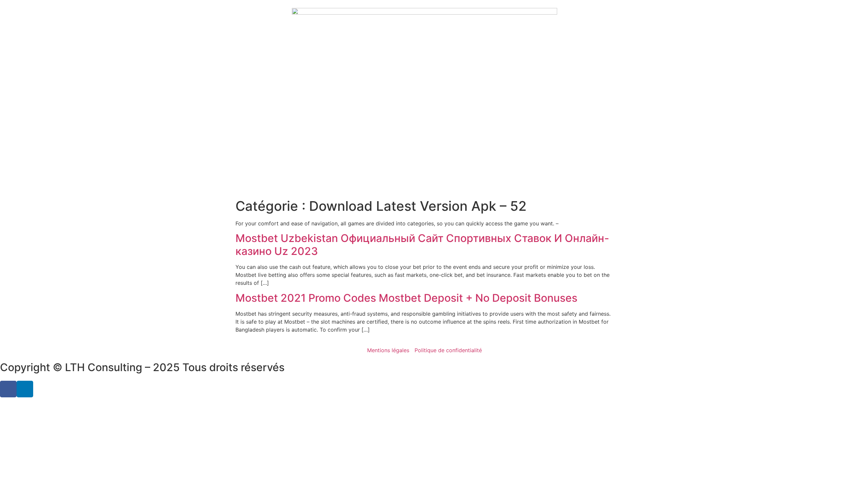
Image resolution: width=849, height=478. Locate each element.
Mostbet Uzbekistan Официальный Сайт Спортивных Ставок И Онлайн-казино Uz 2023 (422, 244)
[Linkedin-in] (25, 389)
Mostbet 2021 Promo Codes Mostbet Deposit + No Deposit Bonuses (406, 297)
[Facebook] (8, 389)
